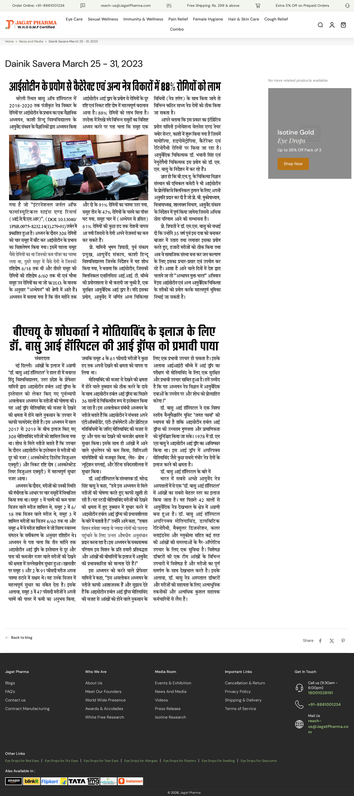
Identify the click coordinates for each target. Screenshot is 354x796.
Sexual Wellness (103, 19)
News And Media (170, 691)
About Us (93, 682)
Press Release (168, 708)
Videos (161, 700)
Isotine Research (170, 717)
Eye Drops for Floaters (180, 761)
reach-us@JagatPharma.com (328, 726)
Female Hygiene (208, 19)
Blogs (10, 682)
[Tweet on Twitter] (331, 640)
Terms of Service (240, 708)
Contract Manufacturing (27, 708)
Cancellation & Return (245, 682)
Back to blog (21, 637)
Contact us (15, 700)
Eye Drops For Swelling (218, 761)
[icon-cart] (343, 25)
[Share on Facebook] (320, 640)
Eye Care (74, 19)
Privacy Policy (238, 691)
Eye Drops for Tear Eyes (101, 761)
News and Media (31, 41)
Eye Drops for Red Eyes (22, 761)
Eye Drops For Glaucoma (259, 761)
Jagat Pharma (190, 793)
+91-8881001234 (324, 704)
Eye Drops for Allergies (141, 761)
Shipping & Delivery (243, 700)
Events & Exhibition (173, 682)
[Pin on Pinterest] (343, 640)
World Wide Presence (105, 700)
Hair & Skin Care (243, 19)
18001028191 (320, 692)
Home (9, 41)
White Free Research (104, 717)
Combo (177, 29)
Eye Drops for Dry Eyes (61, 761)
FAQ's (10, 691)
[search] (320, 24)
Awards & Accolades (104, 708)
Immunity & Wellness (143, 19)
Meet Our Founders (103, 691)
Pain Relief (178, 19)
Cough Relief (276, 19)
